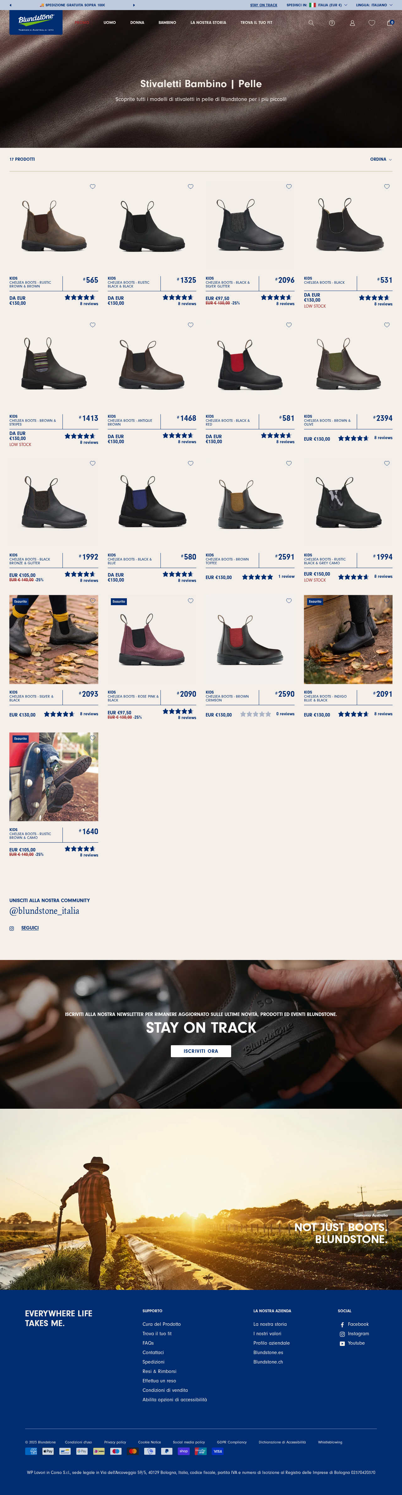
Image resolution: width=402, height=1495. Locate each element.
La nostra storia (270, 1324)
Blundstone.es (268, 1352)
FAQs (148, 1343)
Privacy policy (115, 1442)
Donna (137, 22)
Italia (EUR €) (330, 5)
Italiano (379, 5)
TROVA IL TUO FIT (256, 22)
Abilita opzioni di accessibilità (175, 1400)
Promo (82, 22)
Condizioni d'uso (78, 1442)
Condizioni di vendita (165, 1390)
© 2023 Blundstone (40, 1442)
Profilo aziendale (271, 1343)
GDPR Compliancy (232, 1442)
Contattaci (153, 1352)
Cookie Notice (149, 1442)
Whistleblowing (330, 1442)
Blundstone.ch (268, 1362)
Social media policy (189, 1442)
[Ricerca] (314, 23)
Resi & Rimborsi (160, 1371)
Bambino (167, 22)
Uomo (110, 22)
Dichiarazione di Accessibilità (282, 1442)
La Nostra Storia (208, 22)
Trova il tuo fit (157, 1333)
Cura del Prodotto (162, 1324)
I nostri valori (267, 1333)
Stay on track (263, 5)
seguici (30, 927)
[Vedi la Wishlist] (373, 23)
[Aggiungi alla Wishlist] (93, 186)
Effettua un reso (159, 1381)
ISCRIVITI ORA (201, 1051)
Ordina (379, 159)
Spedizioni (154, 1362)
